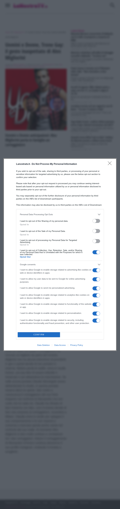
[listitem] (60, 214)
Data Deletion (43, 345)
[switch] (96, 221)
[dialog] (60, 254)
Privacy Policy (76, 345)
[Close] (110, 164)
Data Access (60, 345)
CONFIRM (39, 335)
